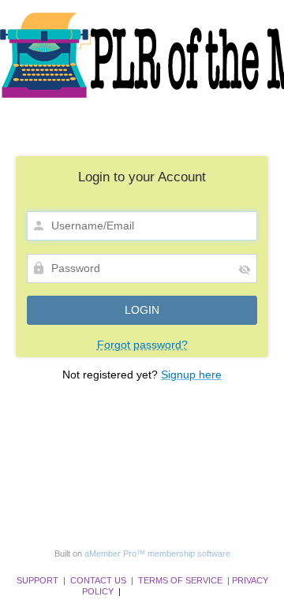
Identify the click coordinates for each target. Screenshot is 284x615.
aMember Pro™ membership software (157, 553)
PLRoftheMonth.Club (162, 591)
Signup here (191, 374)
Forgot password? (142, 344)
